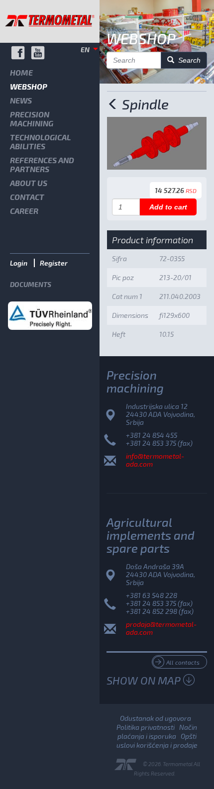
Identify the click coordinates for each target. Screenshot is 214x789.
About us (28, 183)
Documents (30, 284)
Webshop (28, 86)
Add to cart (168, 207)
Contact (27, 196)
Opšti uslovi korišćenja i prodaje (157, 740)
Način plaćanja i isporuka (157, 731)
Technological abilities (40, 141)
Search (187, 60)
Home (21, 72)
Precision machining (31, 118)
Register (54, 263)
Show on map (144, 680)
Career (24, 210)
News (21, 100)
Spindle (144, 104)
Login (18, 263)
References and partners (42, 164)
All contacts (183, 662)
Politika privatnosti (145, 727)
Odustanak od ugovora (155, 718)
